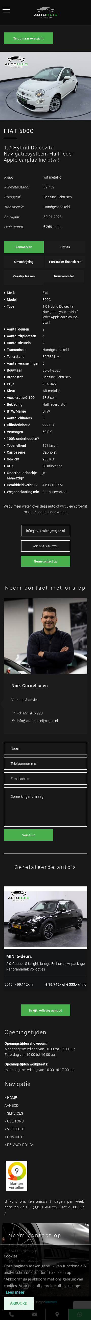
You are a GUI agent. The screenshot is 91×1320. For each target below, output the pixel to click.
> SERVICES (14, 1113)
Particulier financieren (65, 261)
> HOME (11, 1097)
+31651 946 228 (45, 546)
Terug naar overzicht (28, 38)
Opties (65, 247)
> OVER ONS (14, 1121)
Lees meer (15, 1292)
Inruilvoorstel (64, 276)
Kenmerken (23, 247)
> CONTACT (13, 1136)
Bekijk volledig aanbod (45, 1010)
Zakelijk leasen (24, 276)
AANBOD (11, 1105)
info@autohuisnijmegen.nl (45, 531)
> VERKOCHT (15, 1129)
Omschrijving (23, 261)
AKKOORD (18, 1304)
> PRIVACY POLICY (19, 1144)
